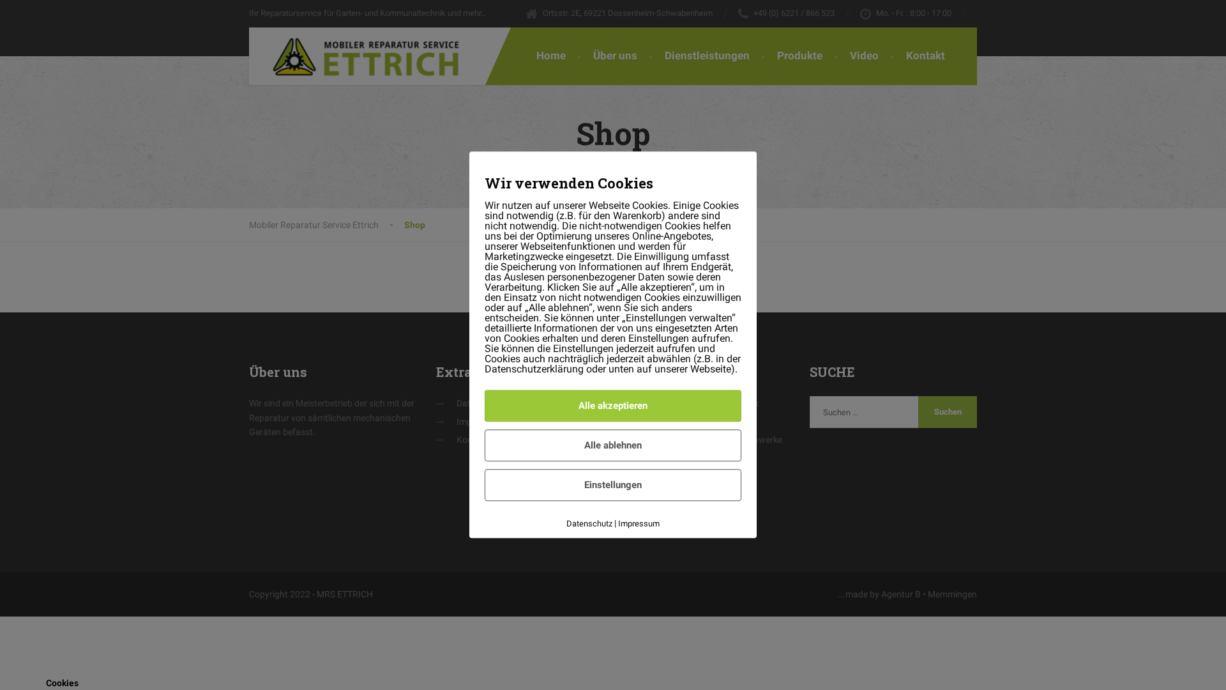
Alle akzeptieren (613, 405)
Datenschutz (589, 523)
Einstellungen (613, 485)
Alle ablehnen (613, 445)
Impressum (639, 523)
